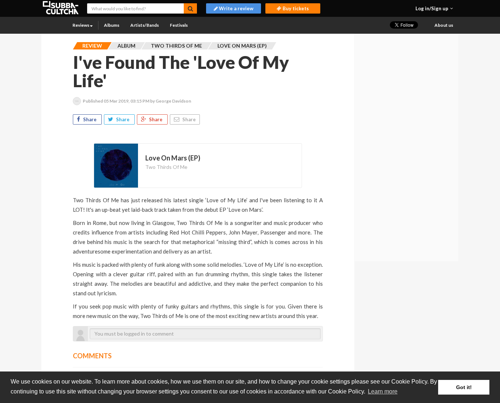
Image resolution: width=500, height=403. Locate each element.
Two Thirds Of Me (166, 167)
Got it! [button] (464, 387)
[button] (434, 8)
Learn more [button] (383, 391)
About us (443, 25)
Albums (111, 25)
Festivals (179, 25)
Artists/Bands (144, 25)
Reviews (81, 25)
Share (90, 119)
